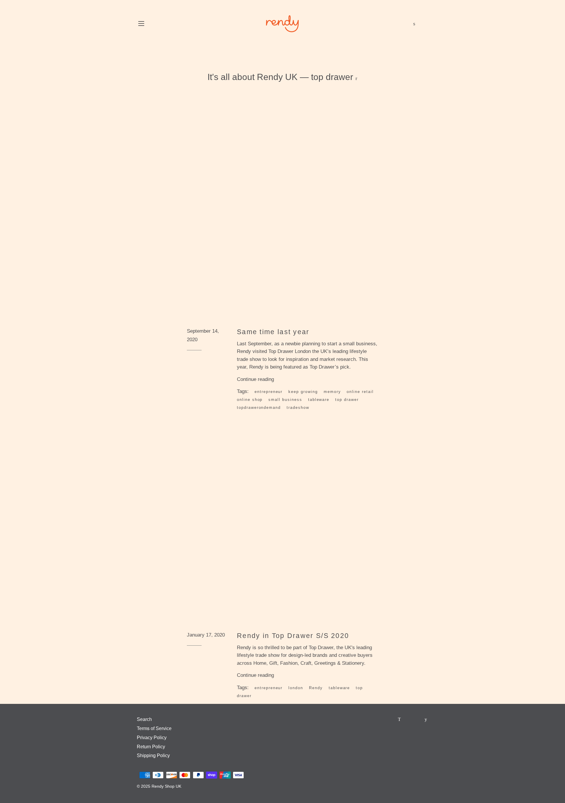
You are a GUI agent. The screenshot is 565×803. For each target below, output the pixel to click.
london (295, 688)
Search (144, 719)
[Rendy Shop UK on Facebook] (391, 719)
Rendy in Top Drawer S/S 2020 (293, 635)
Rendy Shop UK (166, 786)
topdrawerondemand (259, 407)
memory (332, 391)
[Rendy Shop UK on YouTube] (426, 719)
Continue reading (256, 379)
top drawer (347, 399)
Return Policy (151, 746)
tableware (319, 399)
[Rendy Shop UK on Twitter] (400, 719)
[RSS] (356, 78)
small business (285, 399)
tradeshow (298, 407)
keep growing (303, 391)
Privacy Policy (152, 737)
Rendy (316, 688)
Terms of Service (154, 728)
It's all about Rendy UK (252, 77)
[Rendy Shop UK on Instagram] (418, 719)
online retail (360, 391)
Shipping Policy (153, 755)
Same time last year (273, 332)
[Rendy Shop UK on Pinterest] (408, 719)
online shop (249, 399)
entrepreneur (268, 391)
